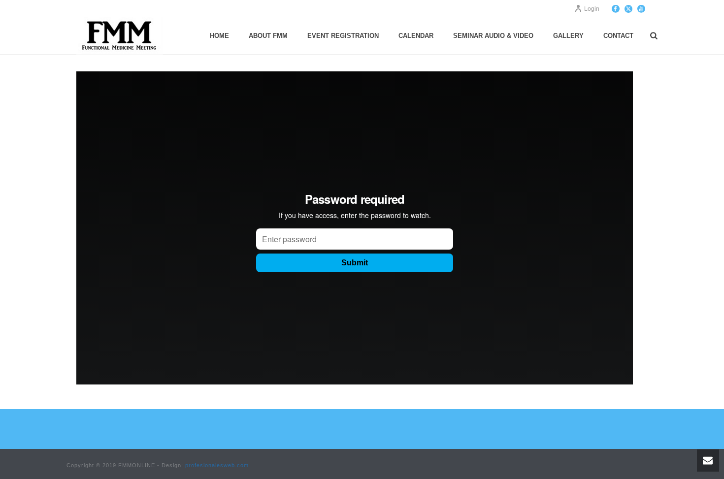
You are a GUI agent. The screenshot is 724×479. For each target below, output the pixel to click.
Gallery (568, 35)
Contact (618, 35)
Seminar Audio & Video (493, 35)
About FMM (268, 35)
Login (591, 8)
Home (219, 35)
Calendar (415, 35)
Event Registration (343, 35)
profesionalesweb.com (217, 465)
